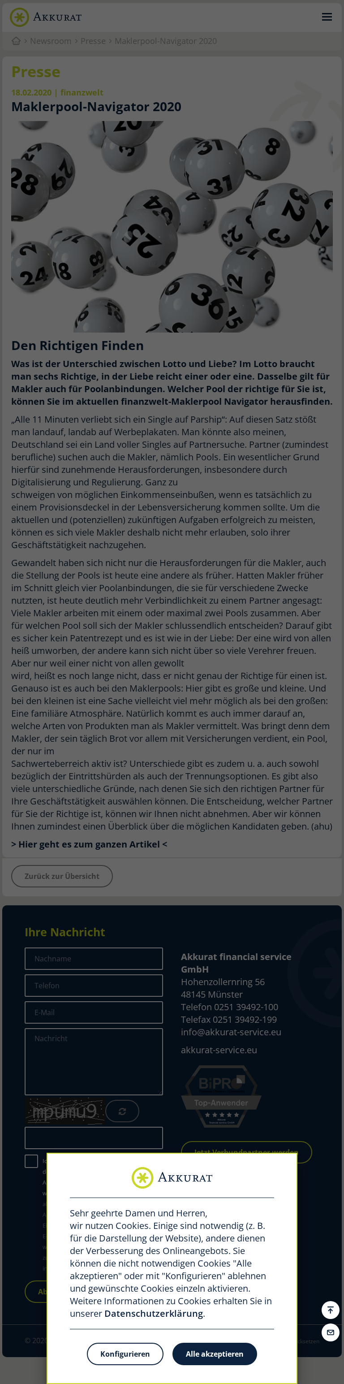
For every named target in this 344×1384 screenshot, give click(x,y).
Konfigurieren (125, 1354)
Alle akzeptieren (215, 1354)
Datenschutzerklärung (153, 1313)
